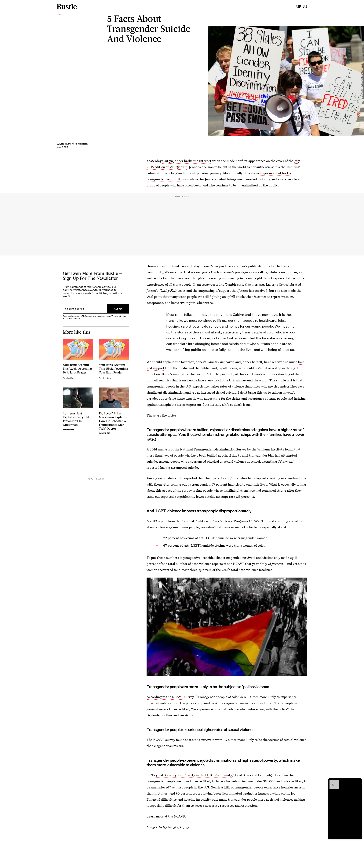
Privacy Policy (73, 318)
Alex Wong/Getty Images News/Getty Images (362, 81)
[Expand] (332, 782)
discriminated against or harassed (246, 793)
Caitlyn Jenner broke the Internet (186, 161)
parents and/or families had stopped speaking (246, 478)
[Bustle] (67, 6)
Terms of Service (118, 316)
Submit (118, 308)
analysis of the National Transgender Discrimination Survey (202, 449)
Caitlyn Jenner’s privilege (229, 272)
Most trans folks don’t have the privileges (199, 315)
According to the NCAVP (165, 697)
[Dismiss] (358, 782)
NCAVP (179, 816)
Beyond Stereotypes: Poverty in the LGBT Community (192, 775)
